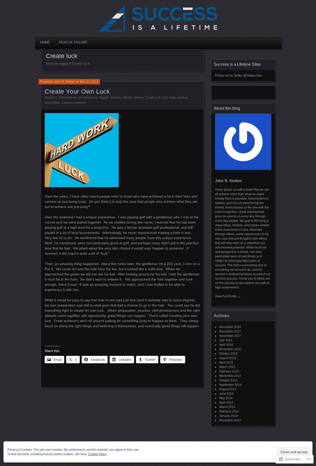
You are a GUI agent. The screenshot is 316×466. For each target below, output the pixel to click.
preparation (52, 102)
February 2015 (229, 371)
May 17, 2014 (89, 81)
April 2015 (226, 362)
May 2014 (226, 398)
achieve (115, 97)
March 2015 (227, 367)
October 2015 (228, 353)
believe (139, 97)
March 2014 (227, 407)
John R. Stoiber (64, 81)
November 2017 (230, 336)
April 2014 (226, 402)
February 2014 (229, 411)
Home (45, 42)
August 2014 (227, 389)
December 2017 (230, 331)
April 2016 (226, 344)
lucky (172, 97)
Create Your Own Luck (77, 91)
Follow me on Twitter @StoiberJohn (238, 75)
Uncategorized (87, 97)
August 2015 (227, 358)
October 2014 (228, 380)
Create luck (152, 97)
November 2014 (230, 376)
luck (164, 97)
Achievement (67, 97)
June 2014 (226, 393)
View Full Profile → (227, 296)
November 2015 (230, 349)
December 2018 (230, 327)
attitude (127, 97)
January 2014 (228, 416)
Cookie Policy (97, 454)
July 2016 (225, 340)
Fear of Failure (73, 42)
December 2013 (230, 420)
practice (182, 97)
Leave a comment (74, 102)
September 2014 (230, 384)
